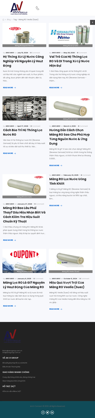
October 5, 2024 (70, 278)
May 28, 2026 (69, 53)
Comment (35, 53)
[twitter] (47, 412)
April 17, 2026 (22, 126)
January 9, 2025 (24, 278)
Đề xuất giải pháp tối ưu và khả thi (14, 363)
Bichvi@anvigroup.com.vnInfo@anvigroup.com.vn (12, 351)
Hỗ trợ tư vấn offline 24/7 (11, 391)
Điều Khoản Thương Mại (11, 367)
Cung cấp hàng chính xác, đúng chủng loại (18, 377)
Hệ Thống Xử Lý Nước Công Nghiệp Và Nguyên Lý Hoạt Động (23, 61)
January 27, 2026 (24, 204)
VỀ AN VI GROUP (10, 357)
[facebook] (43, 412)
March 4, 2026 (70, 126)
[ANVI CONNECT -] (18, 8)
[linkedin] (52, 412)
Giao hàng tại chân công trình (13, 381)
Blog (9, 19)
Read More (8, 88)
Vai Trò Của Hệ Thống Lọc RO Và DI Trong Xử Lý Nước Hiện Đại (69, 61)
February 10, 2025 (71, 175)
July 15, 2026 (22, 53)
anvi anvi (10, 53)
